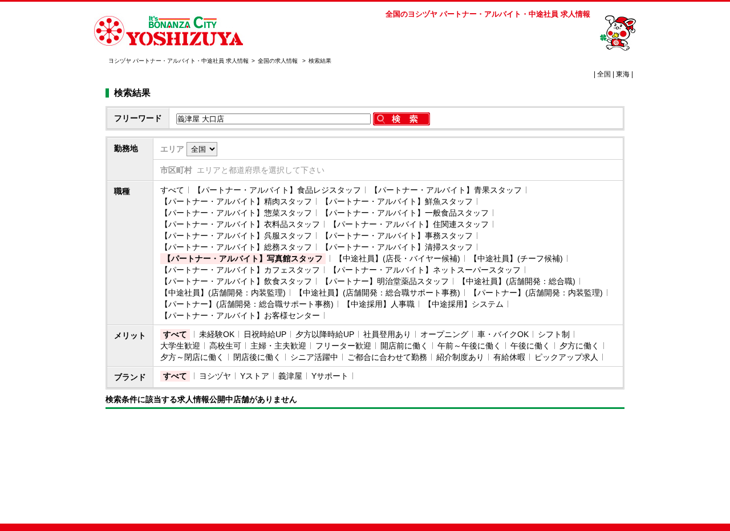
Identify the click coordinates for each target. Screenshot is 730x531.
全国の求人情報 (278, 61)
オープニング (444, 334)
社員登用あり (387, 334)
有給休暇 (509, 357)
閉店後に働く (257, 357)
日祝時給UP (265, 334)
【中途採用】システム (464, 304)
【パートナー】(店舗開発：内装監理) (536, 292)
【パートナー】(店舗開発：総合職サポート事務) (247, 304)
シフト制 (554, 334)
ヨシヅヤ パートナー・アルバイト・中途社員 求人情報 (178, 61)
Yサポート (329, 375)
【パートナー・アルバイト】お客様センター (240, 315)
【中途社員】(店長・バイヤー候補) (397, 258)
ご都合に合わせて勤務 (387, 357)
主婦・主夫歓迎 (278, 345)
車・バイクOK (503, 334)
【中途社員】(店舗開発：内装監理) (223, 292)
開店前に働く (404, 345)
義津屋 (290, 375)
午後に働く (530, 345)
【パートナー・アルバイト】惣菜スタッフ (236, 212)
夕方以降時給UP (324, 334)
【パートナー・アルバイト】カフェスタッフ (240, 269)
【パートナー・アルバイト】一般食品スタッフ (405, 212)
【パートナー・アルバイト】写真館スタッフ (243, 258)
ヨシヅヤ (215, 375)
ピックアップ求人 (566, 357)
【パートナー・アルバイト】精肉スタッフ (236, 201)
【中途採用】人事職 (379, 304)
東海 (623, 74)
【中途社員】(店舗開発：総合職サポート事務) (377, 292)
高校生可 (225, 345)
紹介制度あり (460, 357)
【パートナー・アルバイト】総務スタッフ (236, 247)
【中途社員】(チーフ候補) (516, 258)
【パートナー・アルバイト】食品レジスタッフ (277, 189)
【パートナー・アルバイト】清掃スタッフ (397, 247)
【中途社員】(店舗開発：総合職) (516, 281)
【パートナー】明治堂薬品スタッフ (385, 281)
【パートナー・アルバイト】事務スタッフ (397, 235)
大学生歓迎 (180, 345)
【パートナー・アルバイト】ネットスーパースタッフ (425, 269)
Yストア (254, 375)
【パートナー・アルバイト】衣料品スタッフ (240, 224)
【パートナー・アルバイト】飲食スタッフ (236, 281)
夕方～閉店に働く (192, 357)
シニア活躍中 (314, 357)
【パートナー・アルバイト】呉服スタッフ (236, 235)
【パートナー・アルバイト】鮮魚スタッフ (397, 201)
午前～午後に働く (469, 345)
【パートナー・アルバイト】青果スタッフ (446, 189)
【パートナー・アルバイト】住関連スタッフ (409, 224)
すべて (172, 189)
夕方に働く (579, 345)
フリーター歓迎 (343, 345)
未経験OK (216, 334)
